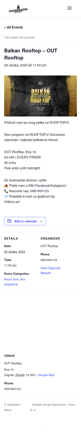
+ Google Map (45, 375)
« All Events (13, 27)
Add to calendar (25, 221)
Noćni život (11, 279)
